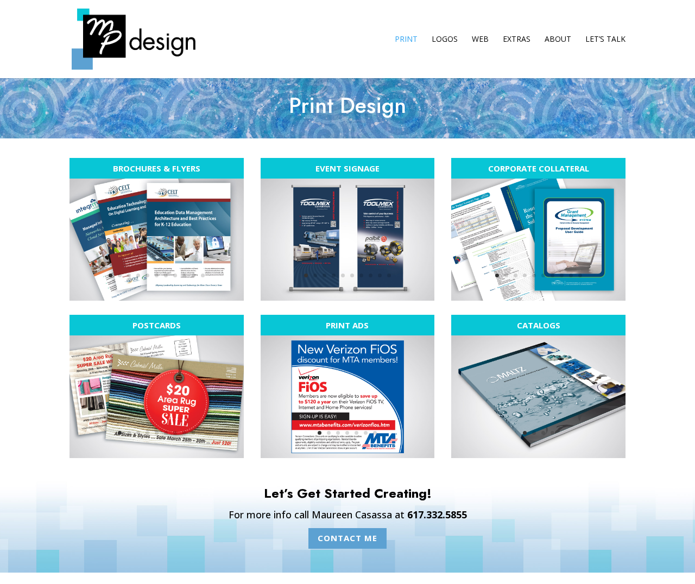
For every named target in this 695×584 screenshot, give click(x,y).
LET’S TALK (605, 39)
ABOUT (558, 39)
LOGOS (445, 39)
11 (203, 275)
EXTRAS (516, 39)
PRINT (406, 39)
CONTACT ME (347, 537)
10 (193, 275)
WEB (480, 39)
